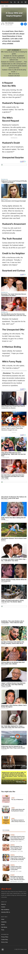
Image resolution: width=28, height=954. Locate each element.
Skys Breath (4, 2)
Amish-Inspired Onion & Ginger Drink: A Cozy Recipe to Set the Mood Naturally (17, 858)
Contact (3, 907)
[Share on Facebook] (25, 24)
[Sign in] (22, 2)
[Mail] (2, 949)
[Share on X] (22, 24)
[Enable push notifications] (18, 2)
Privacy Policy (4, 937)
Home (2, 919)
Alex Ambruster (9, 23)
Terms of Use (4, 942)
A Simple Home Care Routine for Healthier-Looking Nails (16, 868)
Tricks (2, 929)
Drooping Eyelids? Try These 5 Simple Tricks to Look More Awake (16, 848)
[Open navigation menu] (25, 2)
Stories (3, 924)
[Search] (14, 2)
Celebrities (3, 922)
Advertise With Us (5, 912)
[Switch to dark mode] (11, 2)
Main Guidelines (5, 909)
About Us (3, 904)
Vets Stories (4, 927)
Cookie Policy (4, 939)
